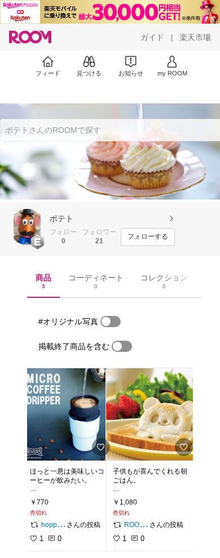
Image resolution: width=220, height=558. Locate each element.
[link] (69, 414)
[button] (27, 227)
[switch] (110, 321)
